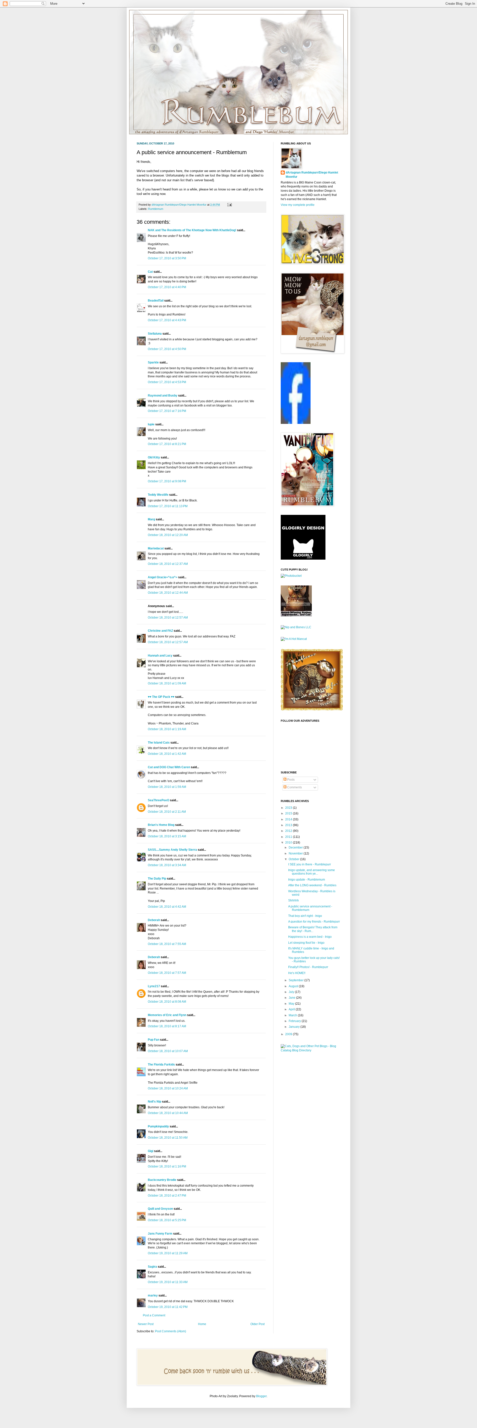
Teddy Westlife (158, 494)
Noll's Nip (154, 1101)
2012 (289, 831)
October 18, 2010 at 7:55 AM (167, 944)
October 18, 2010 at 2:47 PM (167, 1195)
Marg (151, 519)
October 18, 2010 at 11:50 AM (168, 1137)
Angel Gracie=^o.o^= (162, 577)
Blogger (261, 1396)
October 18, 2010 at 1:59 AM (167, 787)
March (293, 1015)
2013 (289, 825)
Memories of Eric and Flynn (167, 1015)
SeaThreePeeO (158, 800)
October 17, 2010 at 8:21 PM (167, 444)
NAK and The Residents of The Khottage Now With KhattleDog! (192, 230)
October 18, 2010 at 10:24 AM (168, 1088)
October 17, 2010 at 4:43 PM (167, 320)
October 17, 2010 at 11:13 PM (168, 506)
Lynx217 (154, 986)
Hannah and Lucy (160, 655)
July (292, 992)
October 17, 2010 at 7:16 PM (167, 411)
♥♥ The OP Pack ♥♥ (161, 697)
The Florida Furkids (161, 1064)
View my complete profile (298, 205)
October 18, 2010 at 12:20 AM (168, 535)
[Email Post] (229, 204)
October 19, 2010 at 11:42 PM (168, 1307)
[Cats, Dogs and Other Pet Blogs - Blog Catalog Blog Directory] (310, 1050)
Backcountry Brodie (162, 1180)
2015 (289, 813)
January (294, 1026)
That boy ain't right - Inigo (305, 916)
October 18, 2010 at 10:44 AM (168, 1113)
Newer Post (146, 1324)
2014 (289, 819)
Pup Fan (153, 1039)
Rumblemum (155, 208)
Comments (294, 787)
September (296, 980)
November (296, 853)
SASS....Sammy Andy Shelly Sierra (172, 849)
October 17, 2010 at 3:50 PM (167, 258)
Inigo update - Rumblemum (306, 879)
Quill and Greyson (160, 1208)
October (294, 859)
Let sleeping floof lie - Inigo (306, 942)
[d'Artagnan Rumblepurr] (296, 423)
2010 (289, 842)
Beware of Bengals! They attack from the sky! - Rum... (312, 929)
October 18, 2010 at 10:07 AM (168, 1051)
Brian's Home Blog (161, 825)
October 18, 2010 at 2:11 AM (167, 811)
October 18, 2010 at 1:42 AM (167, 754)
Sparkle (153, 362)
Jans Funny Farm (160, 1233)
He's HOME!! (296, 973)
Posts (290, 779)
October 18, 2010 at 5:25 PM (167, 1220)
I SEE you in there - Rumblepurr (309, 864)
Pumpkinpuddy (158, 1126)
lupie (151, 424)
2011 (289, 837)
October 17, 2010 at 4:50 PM (167, 349)
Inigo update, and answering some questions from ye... (311, 871)
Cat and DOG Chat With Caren (169, 767)
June (292, 997)
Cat (150, 271)
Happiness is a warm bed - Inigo (310, 936)
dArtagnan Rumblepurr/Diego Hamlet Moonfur (312, 174)
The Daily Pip (157, 878)
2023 (289, 807)
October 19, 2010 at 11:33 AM (168, 1282)
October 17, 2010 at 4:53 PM (167, 382)
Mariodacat (156, 548)
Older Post (257, 1324)
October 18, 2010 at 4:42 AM (167, 906)
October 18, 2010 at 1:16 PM (167, 1166)
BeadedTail (155, 300)
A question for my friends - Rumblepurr (314, 921)
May (292, 1003)
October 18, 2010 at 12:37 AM (168, 564)
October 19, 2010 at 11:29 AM (168, 1253)
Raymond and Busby (162, 395)
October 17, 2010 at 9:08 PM (167, 481)
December (296, 847)
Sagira (152, 1266)
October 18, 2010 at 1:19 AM (167, 729)
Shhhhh (293, 900)
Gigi (150, 1151)
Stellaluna (155, 333)
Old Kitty (154, 457)
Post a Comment (154, 1315)
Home (202, 1324)
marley (153, 1295)
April (292, 1009)
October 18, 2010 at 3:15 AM (167, 836)
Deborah (154, 920)
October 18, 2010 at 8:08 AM (167, 1001)
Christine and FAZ (160, 630)
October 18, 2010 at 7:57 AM (167, 973)
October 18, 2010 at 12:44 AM (168, 592)
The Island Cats (159, 742)
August (294, 986)
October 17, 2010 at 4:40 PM (167, 287)
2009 (289, 1034)
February (295, 1021)
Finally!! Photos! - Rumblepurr (308, 967)
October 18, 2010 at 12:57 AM (168, 617)
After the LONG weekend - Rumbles (312, 885)
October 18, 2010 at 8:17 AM (167, 1026)
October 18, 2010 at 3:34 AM (167, 865)
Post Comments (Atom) (170, 1331)
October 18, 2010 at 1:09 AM (167, 683)
